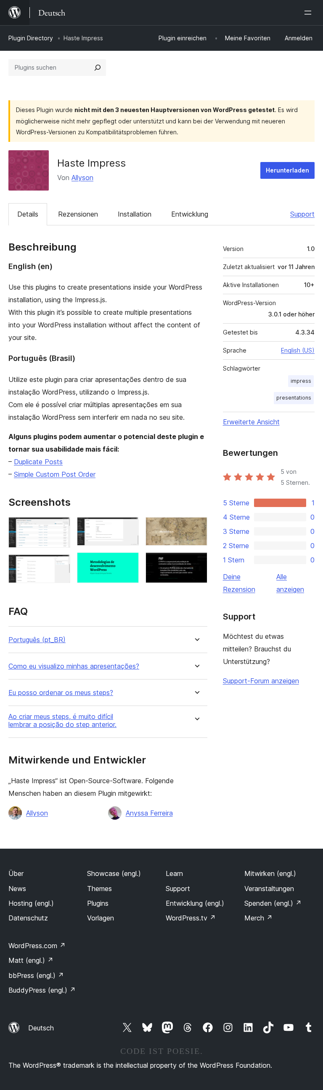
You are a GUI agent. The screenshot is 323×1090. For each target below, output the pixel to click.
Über (16, 873)
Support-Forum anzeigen (261, 681)
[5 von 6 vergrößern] (196, 528)
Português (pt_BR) (37, 640)
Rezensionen (78, 214)
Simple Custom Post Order (54, 474)
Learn (174, 873)
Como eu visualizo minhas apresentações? (73, 666)
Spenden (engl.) (273, 903)
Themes (99, 888)
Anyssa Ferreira (149, 813)
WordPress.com (37, 945)
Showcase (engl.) (114, 873)
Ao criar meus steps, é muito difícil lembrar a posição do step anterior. (62, 721)
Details (27, 214)
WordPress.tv (191, 918)
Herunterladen (287, 170)
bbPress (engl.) (36, 975)
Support (302, 214)
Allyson (82, 177)
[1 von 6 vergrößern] (59, 528)
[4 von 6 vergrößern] (127, 563)
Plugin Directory (30, 38)
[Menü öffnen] (309, 12)
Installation (134, 214)
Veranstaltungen (269, 888)
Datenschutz (28, 918)
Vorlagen (100, 918)
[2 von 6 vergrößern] (59, 566)
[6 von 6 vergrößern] (196, 563)
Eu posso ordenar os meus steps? (60, 693)
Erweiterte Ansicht (251, 422)
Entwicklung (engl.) (195, 903)
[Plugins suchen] (97, 67)
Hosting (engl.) (31, 903)
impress (301, 381)
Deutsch (41, 1028)
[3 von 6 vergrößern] (127, 528)
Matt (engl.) (30, 960)
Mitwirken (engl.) (270, 873)
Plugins (98, 903)
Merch (258, 918)
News (17, 888)
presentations (293, 398)
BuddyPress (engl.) (42, 990)
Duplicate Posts (38, 461)
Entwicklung (189, 214)
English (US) (298, 350)
